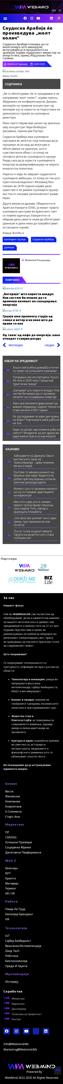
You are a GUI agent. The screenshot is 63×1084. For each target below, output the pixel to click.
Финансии (12, 796)
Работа (11, 901)
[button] (5, 18)
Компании (12, 801)
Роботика (11, 956)
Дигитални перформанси (23, 852)
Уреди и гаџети (16, 966)
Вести (9, 791)
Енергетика (13, 806)
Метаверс (12, 883)
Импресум (18, 998)
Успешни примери (18, 842)
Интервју (11, 982)
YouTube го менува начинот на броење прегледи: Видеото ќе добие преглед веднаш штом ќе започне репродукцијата (35, 477)
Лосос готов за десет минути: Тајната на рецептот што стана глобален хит (34, 534)
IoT (7, 936)
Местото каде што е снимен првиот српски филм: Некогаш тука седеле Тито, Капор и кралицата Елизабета (33, 507)
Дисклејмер (19, 1009)
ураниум (9, 247)
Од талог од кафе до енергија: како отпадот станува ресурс (31, 336)
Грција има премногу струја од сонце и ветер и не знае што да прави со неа (28, 319)
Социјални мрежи (18, 847)
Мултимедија (17, 974)
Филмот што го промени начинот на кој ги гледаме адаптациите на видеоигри (35, 492)
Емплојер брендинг (19, 914)
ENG (54, 11)
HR (7, 919)
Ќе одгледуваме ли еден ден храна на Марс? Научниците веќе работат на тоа (36, 419)
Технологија (16, 928)
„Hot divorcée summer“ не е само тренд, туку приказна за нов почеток (35, 521)
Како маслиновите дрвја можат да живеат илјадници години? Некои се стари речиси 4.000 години (36, 406)
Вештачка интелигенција (23, 946)
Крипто (10, 878)
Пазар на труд (15, 909)
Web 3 (10, 860)
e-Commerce (13, 811)
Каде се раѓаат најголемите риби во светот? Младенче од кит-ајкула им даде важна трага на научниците (36, 433)
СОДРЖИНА (13, 84)
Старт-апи (12, 817)
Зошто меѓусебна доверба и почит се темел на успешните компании (36, 369)
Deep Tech (12, 951)
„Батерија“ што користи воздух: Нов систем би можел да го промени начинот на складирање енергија (30, 299)
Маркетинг (15, 824)
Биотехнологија (16, 961)
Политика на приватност (27, 1014)
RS (60, 11)
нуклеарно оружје (15, 239)
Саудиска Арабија (43, 239)
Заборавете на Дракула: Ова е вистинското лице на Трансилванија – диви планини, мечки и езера (34, 461)
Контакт (16, 1019)
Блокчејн (11, 868)
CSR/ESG (10, 837)
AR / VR (10, 893)
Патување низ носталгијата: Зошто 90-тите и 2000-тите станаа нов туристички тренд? (36, 380)
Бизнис (11, 783)
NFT (8, 873)
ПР (7, 832)
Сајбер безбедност (18, 941)
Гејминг (10, 888)
